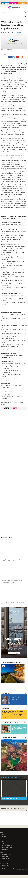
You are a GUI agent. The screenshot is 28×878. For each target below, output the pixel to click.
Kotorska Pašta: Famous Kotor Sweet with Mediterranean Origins (13, 712)
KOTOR (14, 3)
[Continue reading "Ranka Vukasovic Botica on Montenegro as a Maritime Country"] (6, 729)
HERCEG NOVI (5, 3)
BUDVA (22, 3)
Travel (3, 843)
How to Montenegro (7, 847)
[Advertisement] (14, 473)
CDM (4, 32)
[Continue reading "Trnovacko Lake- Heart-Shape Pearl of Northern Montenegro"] (14, 755)
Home (1, 832)
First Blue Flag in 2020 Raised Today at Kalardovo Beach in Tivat (11, 581)
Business (4, 838)
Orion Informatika (23, 869)
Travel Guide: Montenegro (9, 798)
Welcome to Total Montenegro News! (17, 698)
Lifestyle (19, 32)
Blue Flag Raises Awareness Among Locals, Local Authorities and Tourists (12, 559)
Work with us (5, 858)
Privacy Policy (5, 865)
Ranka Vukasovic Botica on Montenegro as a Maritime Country (19, 728)
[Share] (10, 57)
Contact (4, 860)
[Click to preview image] (14, 41)
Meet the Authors (6, 854)
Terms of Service (4, 863)
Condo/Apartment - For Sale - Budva (10, 814)
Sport (3, 840)
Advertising (5, 856)
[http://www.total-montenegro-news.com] (14, 8)
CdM (3, 404)
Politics (4, 836)
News (3, 834)
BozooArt (16, 869)
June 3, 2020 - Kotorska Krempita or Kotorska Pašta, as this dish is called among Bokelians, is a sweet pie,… (13, 716)
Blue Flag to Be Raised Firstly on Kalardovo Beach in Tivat (12, 603)
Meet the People (6, 849)
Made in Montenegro (7, 845)
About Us (2, 852)
